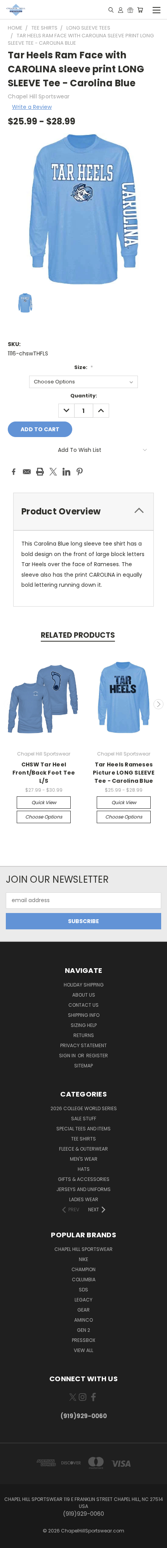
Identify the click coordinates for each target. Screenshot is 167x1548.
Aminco (83, 1320)
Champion (83, 1269)
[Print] (40, 472)
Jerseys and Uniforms (83, 1189)
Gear (83, 1310)
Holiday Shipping (84, 984)
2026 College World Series (83, 1108)
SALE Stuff (83, 1118)
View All (83, 1350)
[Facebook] (13, 472)
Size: (83, 367)
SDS (83, 1289)
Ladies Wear (83, 1199)
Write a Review (32, 107)
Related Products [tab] (78, 635)
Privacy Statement (83, 1045)
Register (97, 1055)
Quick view (43, 802)
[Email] (27, 472)
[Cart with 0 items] (140, 10)
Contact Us (83, 1005)
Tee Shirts (83, 1138)
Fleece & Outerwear (83, 1149)
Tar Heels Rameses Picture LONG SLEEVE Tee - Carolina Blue (124, 773)
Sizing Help (84, 1025)
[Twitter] (53, 472)
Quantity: (83, 395)
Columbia (84, 1279)
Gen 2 (83, 1330)
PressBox (83, 1340)
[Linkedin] (66, 472)
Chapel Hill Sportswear (83, 1249)
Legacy (83, 1299)
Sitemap (83, 1065)
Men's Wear (83, 1159)
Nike (83, 1259)
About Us (83, 995)
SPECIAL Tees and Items (83, 1128)
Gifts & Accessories (84, 1179)
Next (158, 704)
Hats (84, 1169)
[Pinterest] (80, 472)
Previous (9, 704)
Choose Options (43, 816)
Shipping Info (83, 1015)
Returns (83, 1035)
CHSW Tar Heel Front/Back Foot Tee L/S (43, 773)
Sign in (68, 1055)
